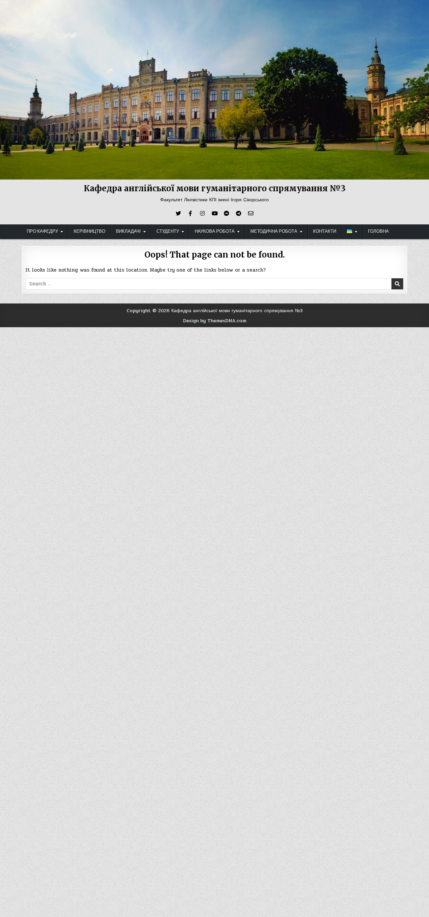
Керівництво (89, 231)
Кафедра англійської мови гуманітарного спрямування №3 (215, 188)
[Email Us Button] (250, 213)
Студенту (168, 231)
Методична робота (273, 231)
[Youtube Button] (214, 213)
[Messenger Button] (226, 213)
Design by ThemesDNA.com (214, 320)
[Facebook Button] (190, 213)
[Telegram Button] (238, 213)
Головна (378, 231)
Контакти (324, 231)
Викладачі (128, 231)
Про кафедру (42, 231)
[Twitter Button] (178, 213)
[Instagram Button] (202, 213)
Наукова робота (215, 231)
